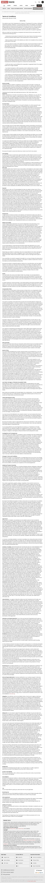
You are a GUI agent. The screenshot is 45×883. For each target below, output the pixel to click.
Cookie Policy (21, 828)
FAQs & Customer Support (17, 8)
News (26, 5)
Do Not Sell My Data (31, 881)
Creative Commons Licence (29, 840)
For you (39, 5)
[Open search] (39, 2)
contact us (5, 844)
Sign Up (4, 8)
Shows (9, 5)
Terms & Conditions (37, 8)
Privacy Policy (13, 828)
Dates (21, 5)
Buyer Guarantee (28, 8)
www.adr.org (12, 693)
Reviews (32, 5)
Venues (15, 5)
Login (8, 8)
